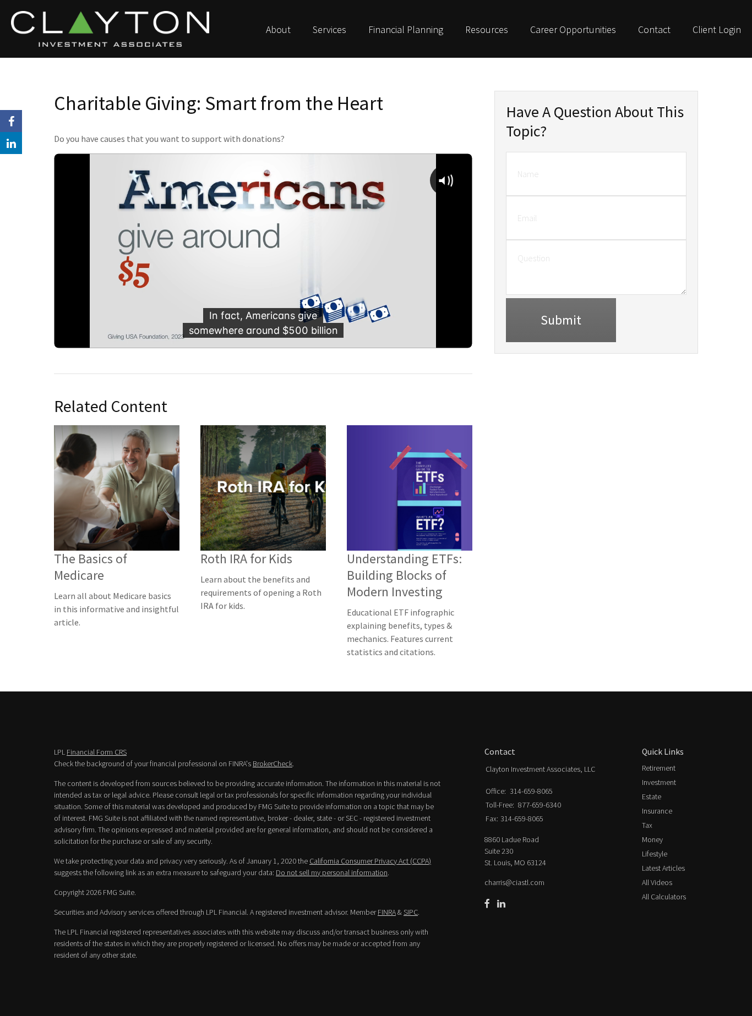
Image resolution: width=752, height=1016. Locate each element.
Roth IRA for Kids (246, 558)
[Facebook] (487, 904)
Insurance (657, 811)
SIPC (411, 912)
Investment (659, 782)
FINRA (387, 912)
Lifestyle (654, 854)
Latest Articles (663, 868)
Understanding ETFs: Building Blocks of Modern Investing (404, 575)
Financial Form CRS (97, 752)
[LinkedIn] (501, 904)
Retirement (658, 768)
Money (652, 839)
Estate (651, 796)
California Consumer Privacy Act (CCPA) (370, 861)
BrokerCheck (272, 763)
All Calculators (664, 897)
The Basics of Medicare (90, 567)
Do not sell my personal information (332, 872)
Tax (647, 825)
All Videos (657, 882)
